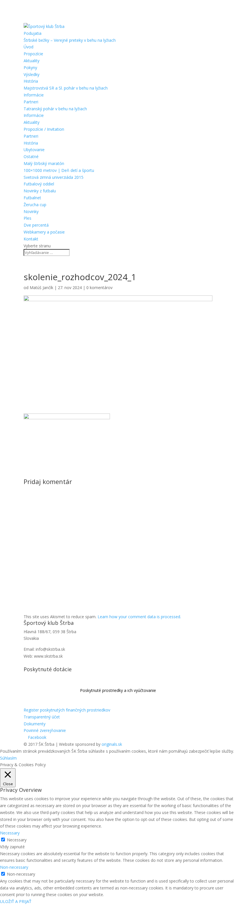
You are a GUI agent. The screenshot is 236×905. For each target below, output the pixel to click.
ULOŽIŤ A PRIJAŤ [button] (15, 901)
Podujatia (32, 33)
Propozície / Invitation (44, 129)
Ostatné (31, 156)
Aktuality (31, 60)
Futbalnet (32, 197)
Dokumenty (34, 723)
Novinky (31, 211)
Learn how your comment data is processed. (139, 616)
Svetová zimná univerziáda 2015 (53, 177)
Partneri (31, 102)
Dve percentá (36, 225)
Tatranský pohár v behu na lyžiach (55, 108)
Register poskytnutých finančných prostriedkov (67, 710)
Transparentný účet (42, 717)
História (31, 81)
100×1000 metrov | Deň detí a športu (59, 170)
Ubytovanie (34, 149)
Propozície (33, 53)
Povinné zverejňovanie (45, 730)
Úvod (28, 47)
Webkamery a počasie (44, 232)
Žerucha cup (35, 204)
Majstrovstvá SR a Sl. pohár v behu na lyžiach (66, 88)
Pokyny (30, 67)
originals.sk (112, 744)
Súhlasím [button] (8, 758)
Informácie (34, 95)
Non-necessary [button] (14, 867)
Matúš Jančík (41, 287)
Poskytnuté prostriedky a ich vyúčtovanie (118, 690)
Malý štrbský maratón (44, 163)
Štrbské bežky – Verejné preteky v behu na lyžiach (70, 40)
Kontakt (31, 239)
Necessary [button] (10, 833)
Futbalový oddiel (39, 184)
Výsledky (31, 74)
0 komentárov (99, 287)
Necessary (16, 840)
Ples (27, 218)
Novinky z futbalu (40, 190)
